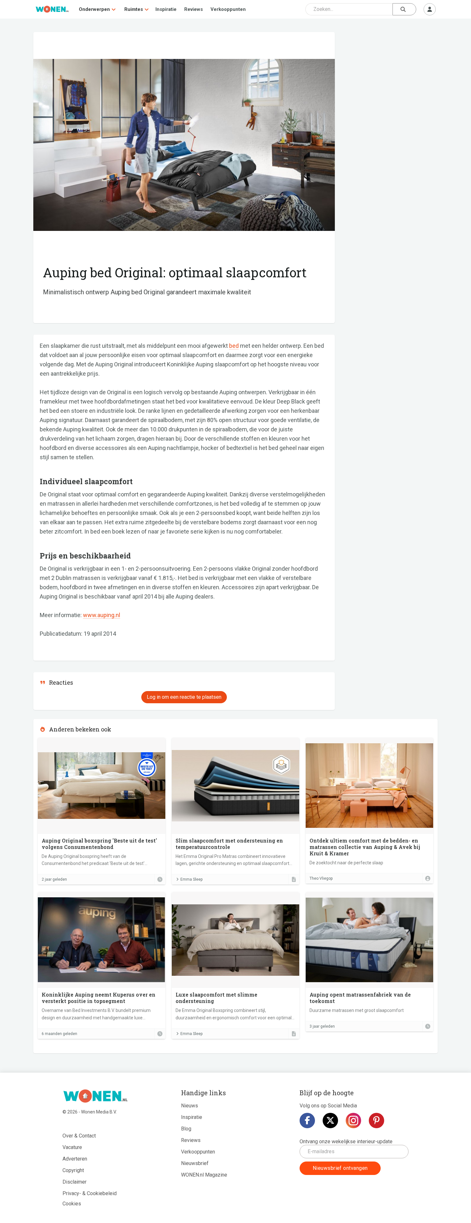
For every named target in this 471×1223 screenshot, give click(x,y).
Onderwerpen (94, 9)
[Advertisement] (390, 78)
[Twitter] (330, 1120)
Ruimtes (133, 9)
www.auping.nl (101, 615)
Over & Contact (79, 1136)
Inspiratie (166, 9)
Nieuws (189, 1106)
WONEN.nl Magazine (204, 1175)
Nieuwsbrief (195, 1163)
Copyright (73, 1170)
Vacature (72, 1147)
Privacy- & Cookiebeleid (89, 1193)
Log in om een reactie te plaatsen (184, 697)
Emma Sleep (191, 879)
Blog (186, 1129)
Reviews (193, 9)
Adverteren (74, 1159)
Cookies (71, 1204)
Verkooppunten (228, 9)
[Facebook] (307, 1120)
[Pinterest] (376, 1120)
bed (234, 345)
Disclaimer (74, 1182)
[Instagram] (353, 1120)
